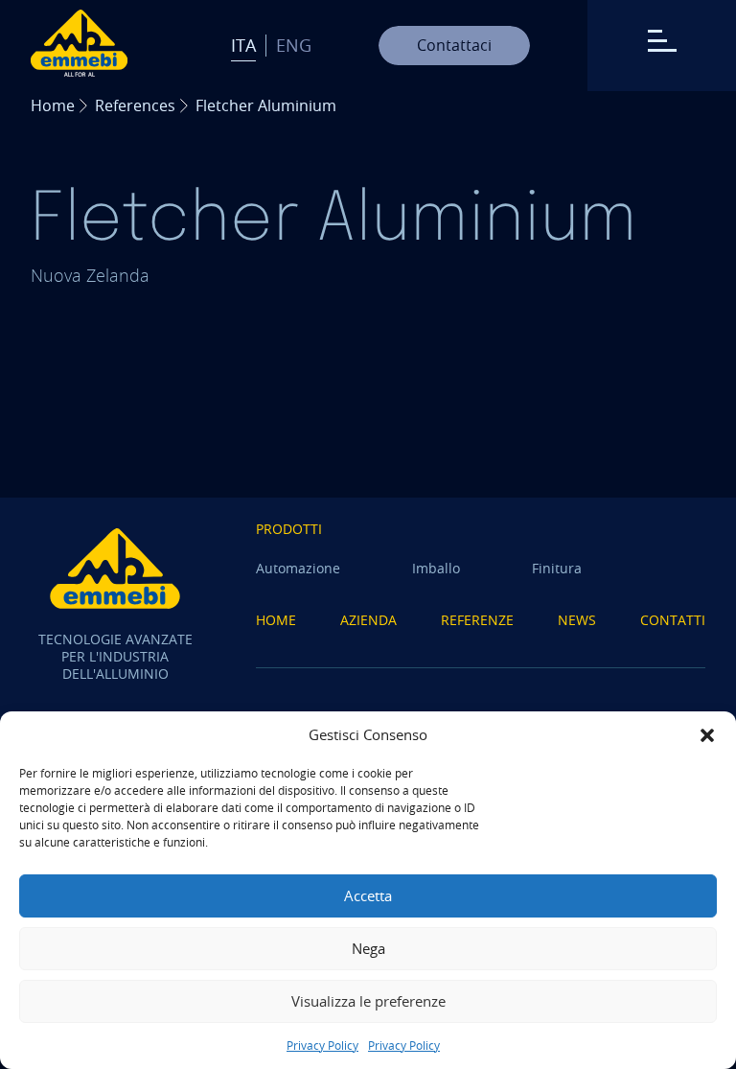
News (577, 620)
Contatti (672, 620)
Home (53, 105)
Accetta (368, 895)
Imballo (436, 568)
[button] (707, 735)
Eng (293, 45)
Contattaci (454, 45)
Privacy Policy (322, 1045)
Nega (368, 948)
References (135, 105)
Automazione (298, 568)
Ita (243, 45)
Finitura (557, 568)
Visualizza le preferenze (368, 1001)
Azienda (368, 620)
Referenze (477, 620)
